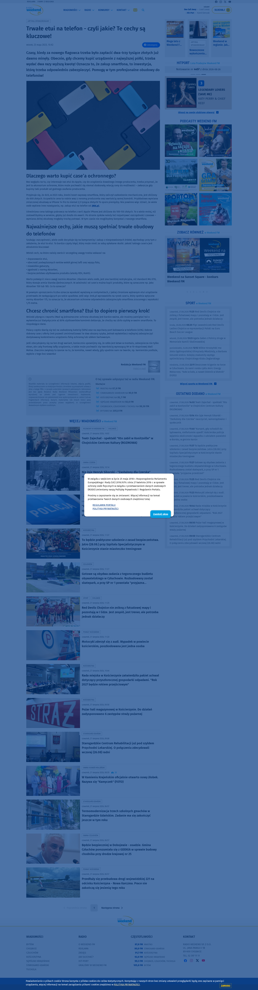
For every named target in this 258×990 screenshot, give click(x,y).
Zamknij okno (160, 514)
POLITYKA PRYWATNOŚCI (106, 508)
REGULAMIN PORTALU (104, 505)
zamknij (225, 985)
